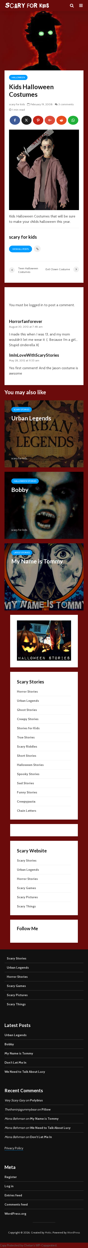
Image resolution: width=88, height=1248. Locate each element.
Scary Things (26, 906)
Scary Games (26, 888)
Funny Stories (27, 792)
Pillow (46, 1109)
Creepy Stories (28, 719)
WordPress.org (15, 1214)
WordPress (73, 1232)
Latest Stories (22, 552)
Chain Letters (26, 811)
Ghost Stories (27, 710)
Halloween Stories (25, 481)
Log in (9, 1186)
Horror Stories (27, 691)
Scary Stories (21, 409)
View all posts (20, 249)
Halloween (18, 77)
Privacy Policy (14, 1148)
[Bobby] (44, 505)
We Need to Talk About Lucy (25, 1072)
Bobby (9, 1044)
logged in (36, 305)
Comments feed (16, 1204)
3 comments (66, 104)
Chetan (28, 1245)
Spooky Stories (28, 774)
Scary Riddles (27, 746)
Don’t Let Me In (15, 1062)
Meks (48, 1232)
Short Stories (26, 756)
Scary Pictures (27, 897)
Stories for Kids (28, 728)
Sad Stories (25, 783)
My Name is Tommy (19, 1053)
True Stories (26, 737)
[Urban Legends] (44, 433)
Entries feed (13, 1195)
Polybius (36, 1100)
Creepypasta (26, 801)
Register (11, 1177)
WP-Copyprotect (46, 1245)
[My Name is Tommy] (44, 576)
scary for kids (17, 104)
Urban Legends (28, 701)
